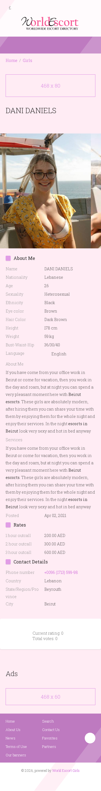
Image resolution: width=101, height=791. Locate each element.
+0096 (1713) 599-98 (61, 572)
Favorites (50, 738)
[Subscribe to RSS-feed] (38, 781)
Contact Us (51, 729)
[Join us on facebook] (48, 781)
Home (11, 60)
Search (48, 721)
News (10, 738)
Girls (27, 60)
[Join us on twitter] (60, 781)
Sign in (92, 8)
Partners (49, 746)
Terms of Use (16, 746)
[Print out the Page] (45, 123)
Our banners (16, 754)
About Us (13, 729)
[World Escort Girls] (50, 23)
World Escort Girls (66, 770)
